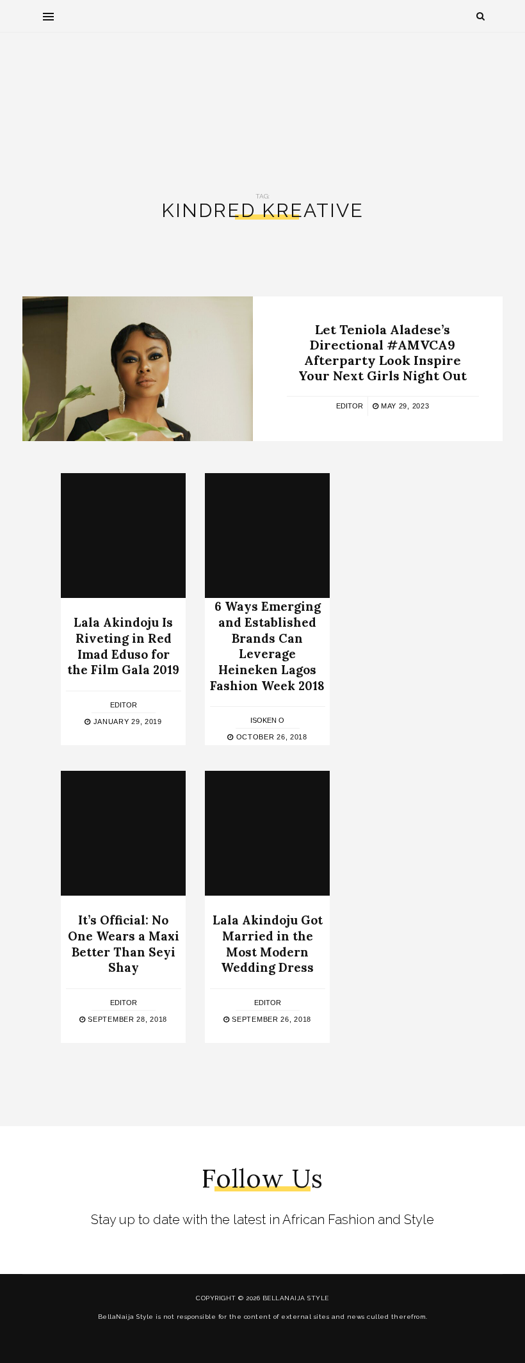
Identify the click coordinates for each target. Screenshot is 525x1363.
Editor (349, 406)
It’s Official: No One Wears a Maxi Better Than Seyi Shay (123, 943)
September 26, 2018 (270, 1019)
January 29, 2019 (126, 721)
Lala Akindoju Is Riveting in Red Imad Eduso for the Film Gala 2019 (123, 646)
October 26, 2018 (270, 737)
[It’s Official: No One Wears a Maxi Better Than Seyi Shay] (123, 833)
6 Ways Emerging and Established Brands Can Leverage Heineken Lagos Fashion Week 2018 (267, 646)
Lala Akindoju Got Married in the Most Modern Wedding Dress (268, 943)
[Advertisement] (262, 103)
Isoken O (267, 720)
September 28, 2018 (126, 1019)
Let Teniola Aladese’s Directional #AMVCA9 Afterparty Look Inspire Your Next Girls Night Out (382, 352)
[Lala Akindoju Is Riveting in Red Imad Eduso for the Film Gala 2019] (123, 535)
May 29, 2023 (403, 406)
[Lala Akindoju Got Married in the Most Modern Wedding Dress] (267, 833)
